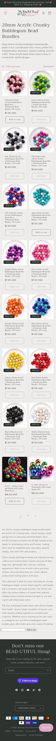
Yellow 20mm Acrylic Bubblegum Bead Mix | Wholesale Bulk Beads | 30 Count (14, 381)
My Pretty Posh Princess (26, 727)
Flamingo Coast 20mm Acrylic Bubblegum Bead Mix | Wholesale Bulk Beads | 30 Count (41, 161)
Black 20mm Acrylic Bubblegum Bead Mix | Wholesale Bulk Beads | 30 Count (14, 435)
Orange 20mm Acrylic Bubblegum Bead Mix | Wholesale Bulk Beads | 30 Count (14, 327)
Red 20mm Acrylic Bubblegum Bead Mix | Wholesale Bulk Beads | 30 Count (41, 381)
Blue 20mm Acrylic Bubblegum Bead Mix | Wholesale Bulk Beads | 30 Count (41, 327)
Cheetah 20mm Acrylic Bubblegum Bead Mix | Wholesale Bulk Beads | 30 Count (13, 104)
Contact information (36, 735)
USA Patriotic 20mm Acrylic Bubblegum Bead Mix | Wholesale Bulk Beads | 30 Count (14, 217)
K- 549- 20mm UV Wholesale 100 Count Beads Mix (41, 487)
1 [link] (20, 516)
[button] (5, 13)
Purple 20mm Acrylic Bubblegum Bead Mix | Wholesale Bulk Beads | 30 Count (14, 273)
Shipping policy (21, 735)
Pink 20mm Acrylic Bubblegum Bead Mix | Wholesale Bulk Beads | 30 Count (41, 273)
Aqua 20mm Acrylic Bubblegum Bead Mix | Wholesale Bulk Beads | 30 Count (41, 216)
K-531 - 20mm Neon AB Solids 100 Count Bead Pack (14, 488)
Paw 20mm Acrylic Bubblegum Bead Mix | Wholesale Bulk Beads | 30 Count (14, 160)
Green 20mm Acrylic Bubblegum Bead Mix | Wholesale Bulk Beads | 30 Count (41, 103)
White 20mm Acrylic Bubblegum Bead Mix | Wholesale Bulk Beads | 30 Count (41, 435)
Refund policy (18, 731)
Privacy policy (31, 731)
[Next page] (35, 516)
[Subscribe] (47, 670)
